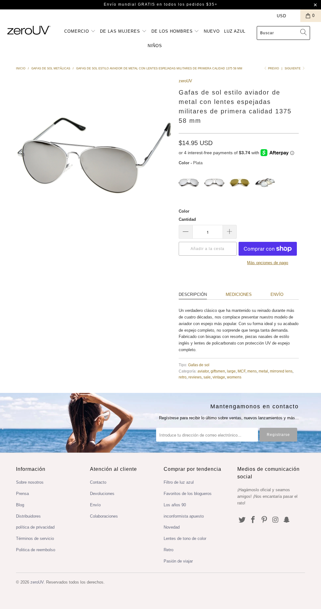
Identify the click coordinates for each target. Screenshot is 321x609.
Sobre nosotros (30, 482)
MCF (241, 371)
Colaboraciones (104, 516)
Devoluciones (102, 493)
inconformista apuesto (184, 516)
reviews (195, 377)
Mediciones (239, 294)
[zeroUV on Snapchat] (287, 520)
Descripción (193, 294)
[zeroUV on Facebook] (253, 520)
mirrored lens (281, 371)
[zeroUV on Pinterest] (264, 520)
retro (183, 377)
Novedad (172, 527)
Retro (168, 549)
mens (252, 371)
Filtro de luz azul (179, 482)
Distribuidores (28, 516)
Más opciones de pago (267, 262)
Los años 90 (175, 505)
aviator (203, 371)
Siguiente (293, 68)
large (231, 371)
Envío (277, 294)
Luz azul (234, 31)
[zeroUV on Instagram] (275, 520)
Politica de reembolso (35, 549)
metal (263, 371)
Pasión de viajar (178, 561)
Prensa (22, 493)
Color (184, 211)
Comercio (77, 31)
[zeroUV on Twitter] (242, 520)
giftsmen (218, 371)
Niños (155, 45)
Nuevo (212, 31)
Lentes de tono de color (185, 538)
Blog (20, 505)
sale (207, 377)
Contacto (98, 482)
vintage (219, 377)
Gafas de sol (198, 365)
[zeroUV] (28, 30)
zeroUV (185, 81)
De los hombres (172, 31)
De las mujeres (121, 31)
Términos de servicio (35, 538)
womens (234, 377)
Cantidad (187, 219)
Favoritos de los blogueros (188, 493)
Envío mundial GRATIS (129, 4)
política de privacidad (35, 527)
